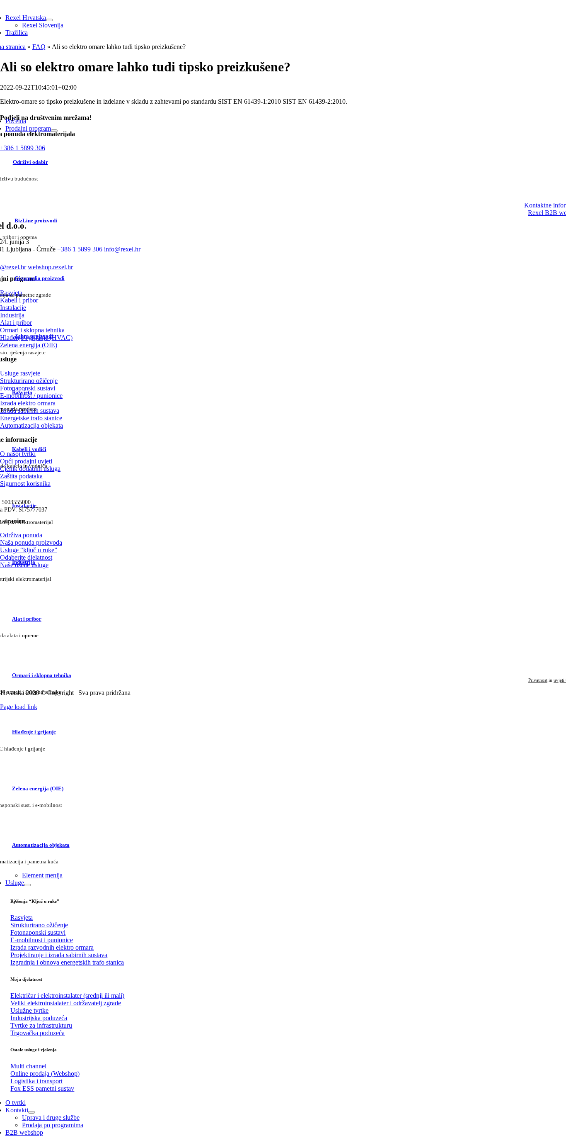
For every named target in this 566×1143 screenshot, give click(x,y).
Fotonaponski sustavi (37, 932)
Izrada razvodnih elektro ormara (52, 947)
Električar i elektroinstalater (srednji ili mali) (67, 995)
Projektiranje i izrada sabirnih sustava (58, 954)
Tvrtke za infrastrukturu (41, 1025)
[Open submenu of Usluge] (27, 885)
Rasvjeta (21, 917)
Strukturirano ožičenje (39, 925)
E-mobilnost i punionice (41, 939)
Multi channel (28, 1066)
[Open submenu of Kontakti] (31, 1112)
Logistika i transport (36, 1081)
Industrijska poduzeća (38, 1017)
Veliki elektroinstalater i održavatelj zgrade (65, 1003)
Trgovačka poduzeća (37, 1032)
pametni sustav (42, 1088)
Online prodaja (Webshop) (45, 1073)
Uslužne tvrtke (29, 1010)
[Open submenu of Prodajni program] (54, 130)
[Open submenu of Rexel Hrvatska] (49, 20)
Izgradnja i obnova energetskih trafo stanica (67, 962)
